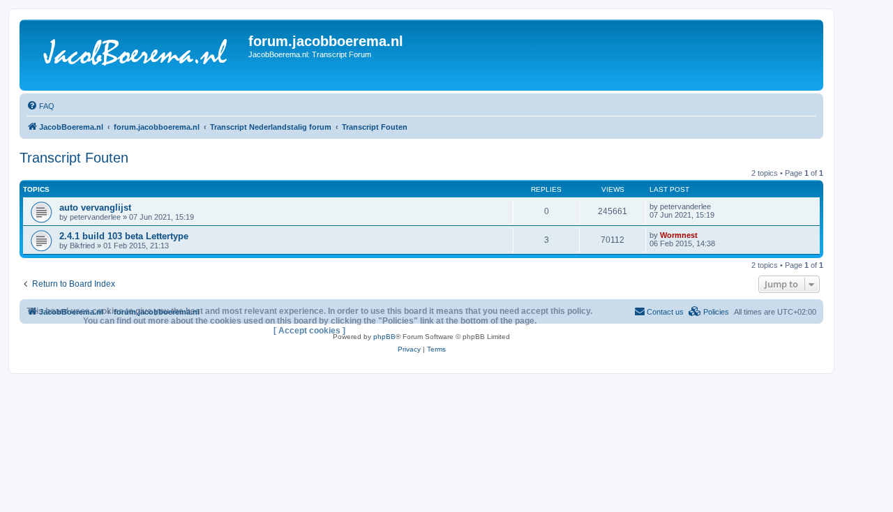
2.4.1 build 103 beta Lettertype (123, 236)
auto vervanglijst (95, 207)
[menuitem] (40, 106)
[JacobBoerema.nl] (135, 55)
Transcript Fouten (74, 157)
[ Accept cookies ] (309, 331)
